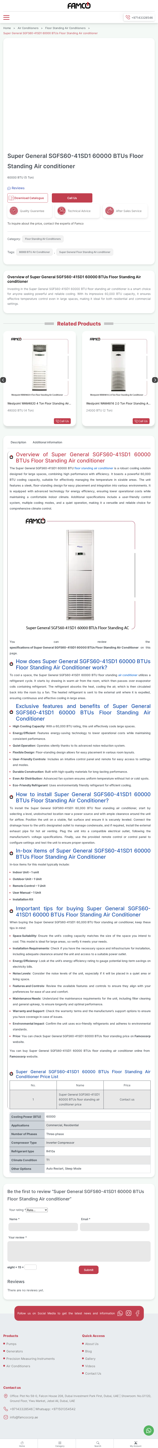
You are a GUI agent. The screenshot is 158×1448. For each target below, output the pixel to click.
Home (22, 1446)
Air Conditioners (28, 28)
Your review (17, 1237)
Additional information (47, 442)
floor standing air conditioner (93, 468)
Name (14, 1219)
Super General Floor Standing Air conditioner (84, 252)
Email (85, 1219)
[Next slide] (3, 380)
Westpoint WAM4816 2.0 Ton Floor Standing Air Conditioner (118, 404)
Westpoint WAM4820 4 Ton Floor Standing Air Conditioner (38, 404)
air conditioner (127, 675)
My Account (136, 1446)
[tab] (18, 444)
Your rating (17, 1210)
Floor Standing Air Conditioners (65, 28)
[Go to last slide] (155, 380)
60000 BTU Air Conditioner (34, 252)
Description (18, 442)
